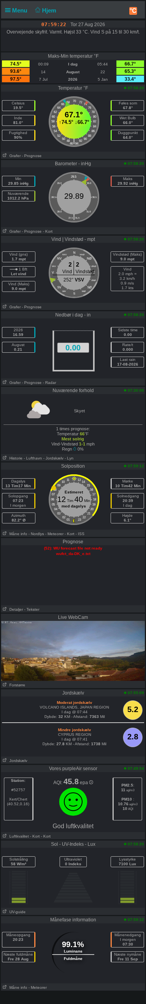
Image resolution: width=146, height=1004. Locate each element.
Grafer (14, 156)
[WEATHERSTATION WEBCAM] (73, 650)
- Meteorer (54, 534)
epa (84, 782)
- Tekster (31, 609)
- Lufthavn (33, 458)
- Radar (49, 382)
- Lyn (69, 458)
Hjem (49, 10)
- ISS (80, 534)
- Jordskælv (53, 458)
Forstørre (16, 685)
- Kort (48, 231)
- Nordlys (36, 534)
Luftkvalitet (18, 836)
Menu (20, 10)
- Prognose (32, 156)
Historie (15, 458)
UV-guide (16, 912)
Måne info (17, 534)
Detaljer (15, 609)
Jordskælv (17, 760)
